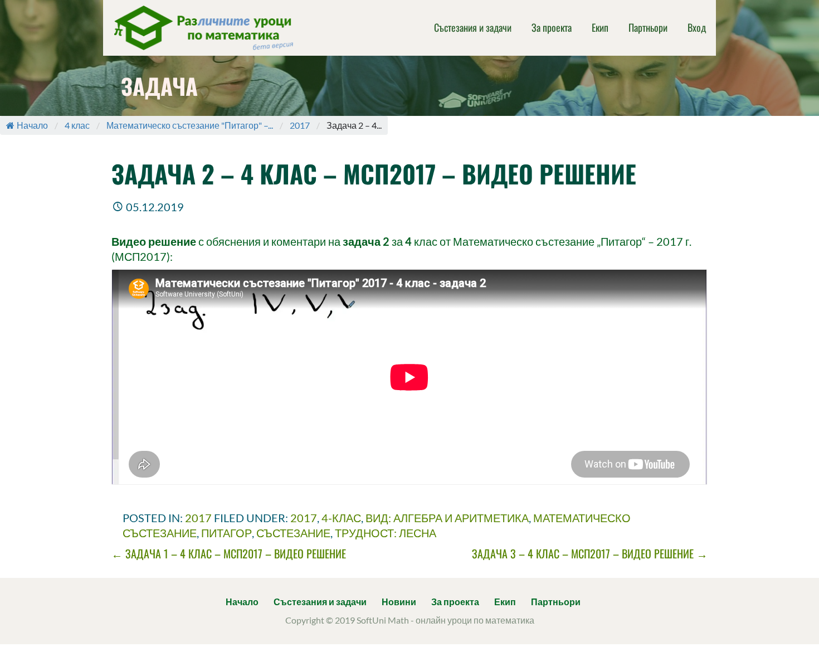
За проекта (552, 27)
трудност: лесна (385, 532)
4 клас (77, 125)
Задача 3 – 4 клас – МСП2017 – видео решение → (590, 553)
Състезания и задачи (472, 27)
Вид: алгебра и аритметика (447, 517)
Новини (399, 601)
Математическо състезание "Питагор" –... (189, 125)
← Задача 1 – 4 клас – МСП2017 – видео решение (228, 553)
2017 (300, 125)
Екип (600, 27)
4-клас (341, 517)
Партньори (647, 27)
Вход (697, 27)
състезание (293, 532)
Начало (32, 125)
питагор (226, 532)
